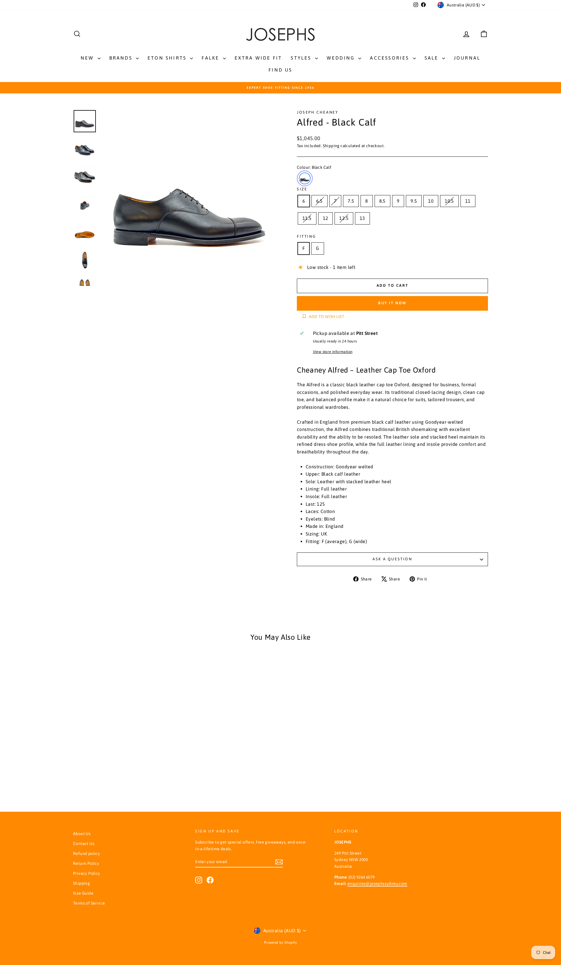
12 (325, 218)
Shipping (331, 145)
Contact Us (83, 843)
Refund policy (86, 853)
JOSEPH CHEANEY (317, 112)
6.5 (319, 201)
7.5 (351, 201)
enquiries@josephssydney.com (377, 883)
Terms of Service (89, 903)
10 (431, 201)
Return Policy (86, 863)
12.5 (344, 218)
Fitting (306, 236)
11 (468, 201)
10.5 (449, 201)
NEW (88, 57)
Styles (302, 57)
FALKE (211, 57)
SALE (433, 57)
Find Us (280, 69)
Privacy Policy (86, 873)
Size (302, 189)
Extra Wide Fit (258, 57)
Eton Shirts (168, 57)
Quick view (122, 723)
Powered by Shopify (280, 942)
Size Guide (83, 893)
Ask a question (392, 559)
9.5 (414, 201)
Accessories (390, 57)
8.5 (382, 201)
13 (362, 218)
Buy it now (392, 303)
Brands (121, 57)
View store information (333, 352)
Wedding (342, 57)
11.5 (307, 218)
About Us (82, 833)
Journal (467, 57)
